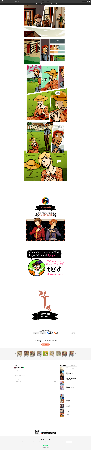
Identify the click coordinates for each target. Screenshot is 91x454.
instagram (44, 439)
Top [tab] (15, 385)
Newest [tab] (19, 385)
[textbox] (35, 376)
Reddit (55, 333)
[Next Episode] (48, 1)
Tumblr (52, 333)
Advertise (38, 441)
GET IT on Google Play (45, 433)
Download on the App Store (52, 433)
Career (60, 441)
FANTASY (73, 365)
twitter (47, 439)
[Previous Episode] (43, 1)
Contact (63, 441)
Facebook (85, 1)
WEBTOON (2, 1)
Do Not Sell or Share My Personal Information (49, 441)
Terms (31, 441)
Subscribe (83, 1)
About (20, 441)
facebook (41, 439)
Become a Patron (45, 344)
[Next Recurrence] (75, 353)
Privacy (34, 441)
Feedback (24, 441)
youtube (50, 439)
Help (27, 441)
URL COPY (89, 1)
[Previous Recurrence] (15, 353)
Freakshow (6, 1)
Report (73, 333)
